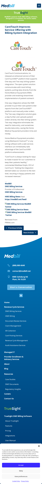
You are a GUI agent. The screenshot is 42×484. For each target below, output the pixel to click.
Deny (21, 471)
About (6, 364)
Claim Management (13, 326)
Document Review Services (15, 321)
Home (6, 302)
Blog (6, 368)
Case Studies (10, 379)
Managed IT (9, 352)
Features (8, 426)
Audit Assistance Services (15, 345)
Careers (7, 394)
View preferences (21, 476)
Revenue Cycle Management (16, 340)
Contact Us (9, 398)
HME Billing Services (13, 192)
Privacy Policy (25, 481)
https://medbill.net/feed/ (16, 199)
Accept (21, 465)
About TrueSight (12, 421)
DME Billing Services (13, 186)
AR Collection (10, 331)
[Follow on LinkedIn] (21, 295)
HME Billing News (12, 196)
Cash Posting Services (13, 335)
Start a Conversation (21, 287)
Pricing (8, 430)
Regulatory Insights (13, 389)
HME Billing (10, 316)
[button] (39, 446)
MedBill (8, 183)
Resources (8, 374)
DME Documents (12, 384)
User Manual (10, 440)
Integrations (10, 435)
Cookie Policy (16, 481)
